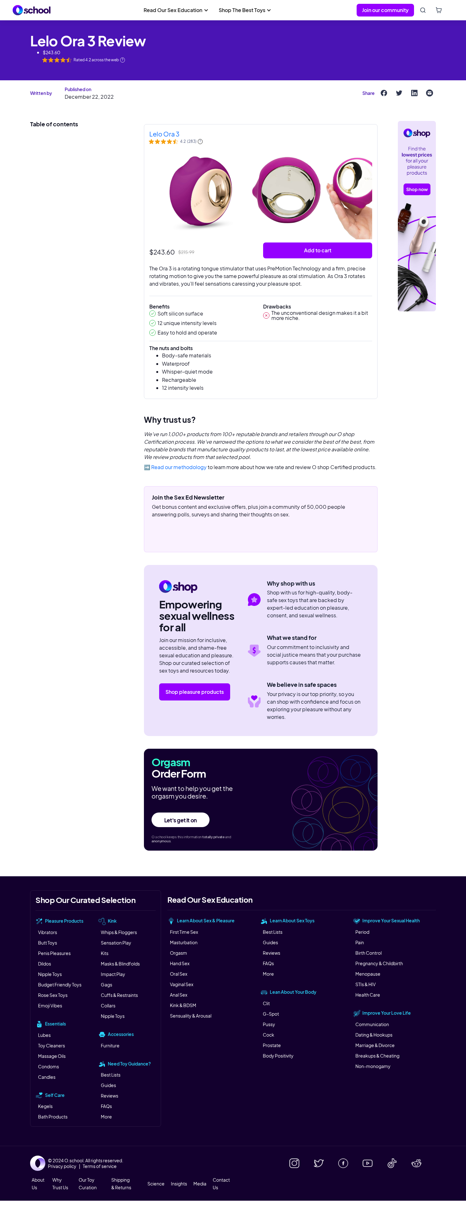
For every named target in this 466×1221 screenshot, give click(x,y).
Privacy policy (62, 1166)
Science (156, 1183)
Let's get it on (180, 820)
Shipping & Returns (121, 1183)
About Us (38, 1183)
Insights (179, 1183)
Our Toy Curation (88, 1183)
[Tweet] (399, 93)
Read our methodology (179, 467)
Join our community (385, 10)
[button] (176, 10)
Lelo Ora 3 (164, 134)
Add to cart (317, 250)
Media (199, 1183)
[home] (32, 10)
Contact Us (221, 1183)
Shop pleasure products (194, 691)
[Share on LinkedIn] (414, 93)
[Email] (429, 93)
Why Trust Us (60, 1183)
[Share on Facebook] (384, 93)
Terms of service (100, 1166)
